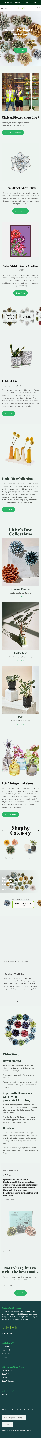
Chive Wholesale (8, 1381)
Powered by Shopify (25, 1430)
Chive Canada (7, 1370)
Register (23, 903)
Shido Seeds (20, 293)
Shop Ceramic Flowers (13, 132)
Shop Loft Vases (10, 814)
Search (4, 1394)
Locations (5, 1357)
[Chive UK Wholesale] (20, 8)
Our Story (5, 1346)
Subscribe (20, 1293)
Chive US (5, 1374)
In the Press (6, 1353)
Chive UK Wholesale (13, 1430)
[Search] (7, 7)
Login (17, 903)
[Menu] (2, 7)
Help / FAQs (6, 1350)
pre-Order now (20, 211)
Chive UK (5, 1377)
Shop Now (20, 50)
